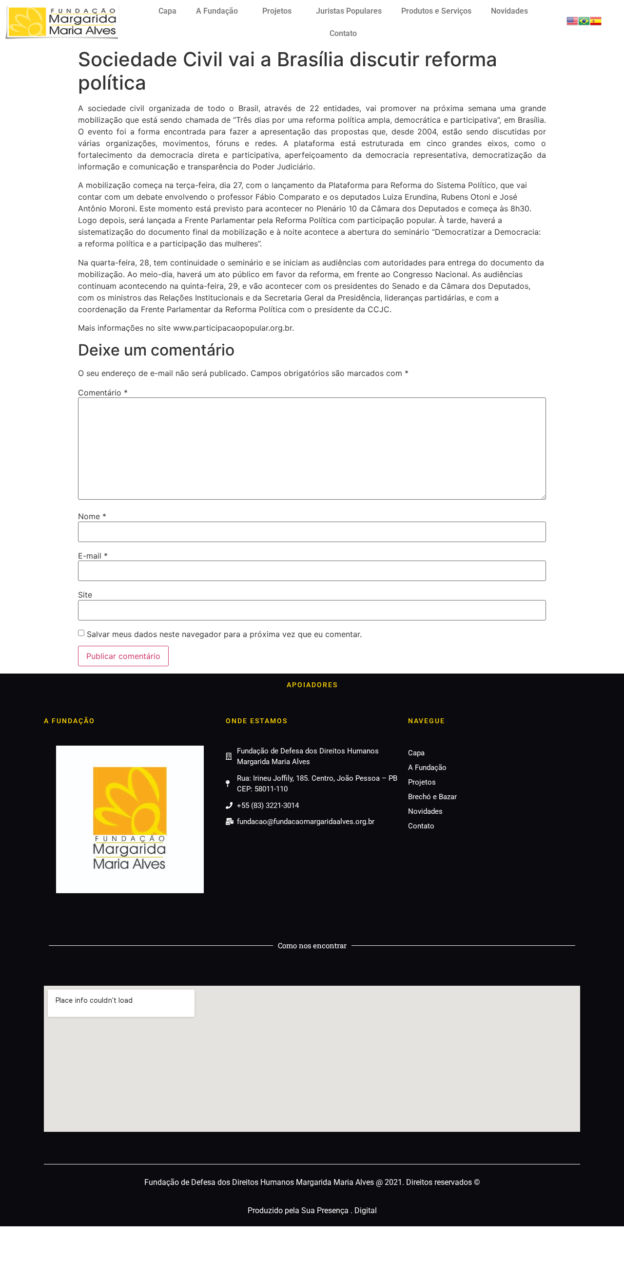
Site (85, 595)
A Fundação (217, 11)
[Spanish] (596, 24)
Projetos (277, 11)
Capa (167, 11)
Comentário (103, 392)
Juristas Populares (349, 11)
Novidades (509, 11)
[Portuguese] (584, 24)
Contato (343, 33)
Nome (92, 516)
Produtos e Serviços (436, 11)
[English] (572, 24)
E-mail (93, 556)
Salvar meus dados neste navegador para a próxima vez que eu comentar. (224, 634)
